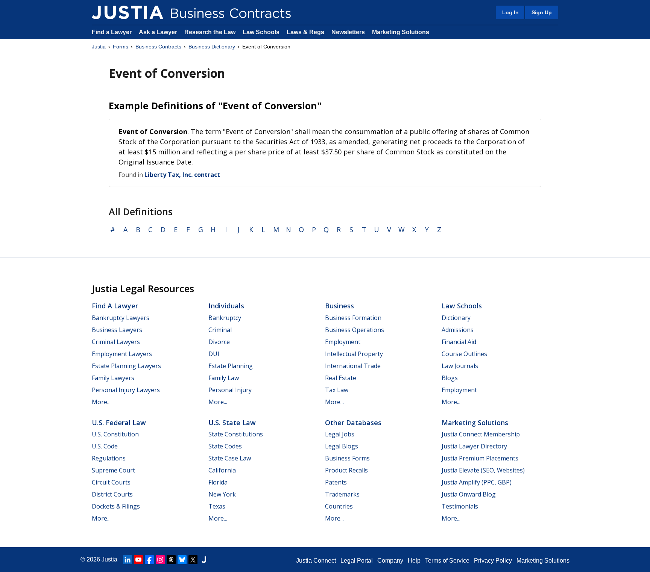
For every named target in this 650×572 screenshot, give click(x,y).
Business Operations (354, 330)
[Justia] (127, 12)
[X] (192, 559)
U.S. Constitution (115, 434)
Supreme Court (113, 470)
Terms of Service (447, 560)
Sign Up (542, 12)
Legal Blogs (341, 446)
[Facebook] (149, 559)
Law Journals (460, 366)
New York (222, 494)
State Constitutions (235, 434)
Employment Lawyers (122, 354)
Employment (342, 342)
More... (101, 402)
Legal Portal (356, 560)
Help (414, 560)
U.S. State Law (232, 422)
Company (390, 560)
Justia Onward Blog (469, 494)
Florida (218, 482)
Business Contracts (158, 47)
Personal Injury (230, 390)
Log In (510, 12)
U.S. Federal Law (119, 422)
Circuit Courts (111, 482)
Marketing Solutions (400, 32)
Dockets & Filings (116, 506)
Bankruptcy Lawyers (120, 318)
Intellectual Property (354, 354)
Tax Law (336, 390)
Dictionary (456, 318)
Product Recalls (346, 470)
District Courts (112, 494)
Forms (120, 47)
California (222, 470)
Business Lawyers (117, 330)
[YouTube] (138, 559)
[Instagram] (160, 559)
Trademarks (342, 494)
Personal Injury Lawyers (126, 390)
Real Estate (340, 378)
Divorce (219, 342)
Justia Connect (316, 560)
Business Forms (347, 458)
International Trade (353, 366)
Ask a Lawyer (159, 32)
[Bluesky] (182, 559)
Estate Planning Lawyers (126, 366)
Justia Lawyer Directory (474, 446)
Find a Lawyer (112, 32)
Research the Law (209, 32)
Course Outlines (464, 354)
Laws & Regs (305, 32)
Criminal (220, 330)
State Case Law (229, 458)
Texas (216, 506)
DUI (213, 354)
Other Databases (353, 422)
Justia (99, 47)
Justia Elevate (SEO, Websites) (483, 470)
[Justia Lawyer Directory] (203, 559)
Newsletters (348, 32)
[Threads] (171, 559)
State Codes (225, 446)
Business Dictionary (211, 47)
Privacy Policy (493, 560)
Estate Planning (230, 366)
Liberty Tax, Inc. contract (182, 175)
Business (339, 305)
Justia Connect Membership (481, 434)
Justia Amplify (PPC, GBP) (477, 482)
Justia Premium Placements (480, 458)
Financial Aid (459, 342)
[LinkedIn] (127, 559)
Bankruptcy (224, 318)
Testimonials (460, 506)
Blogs (450, 378)
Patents (336, 482)
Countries (339, 506)
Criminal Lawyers (116, 342)
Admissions (458, 330)
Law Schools (261, 32)
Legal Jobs (339, 434)
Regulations (109, 458)
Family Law (223, 378)
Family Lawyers (113, 378)
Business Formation (353, 318)
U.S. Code (105, 446)
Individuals (226, 305)
